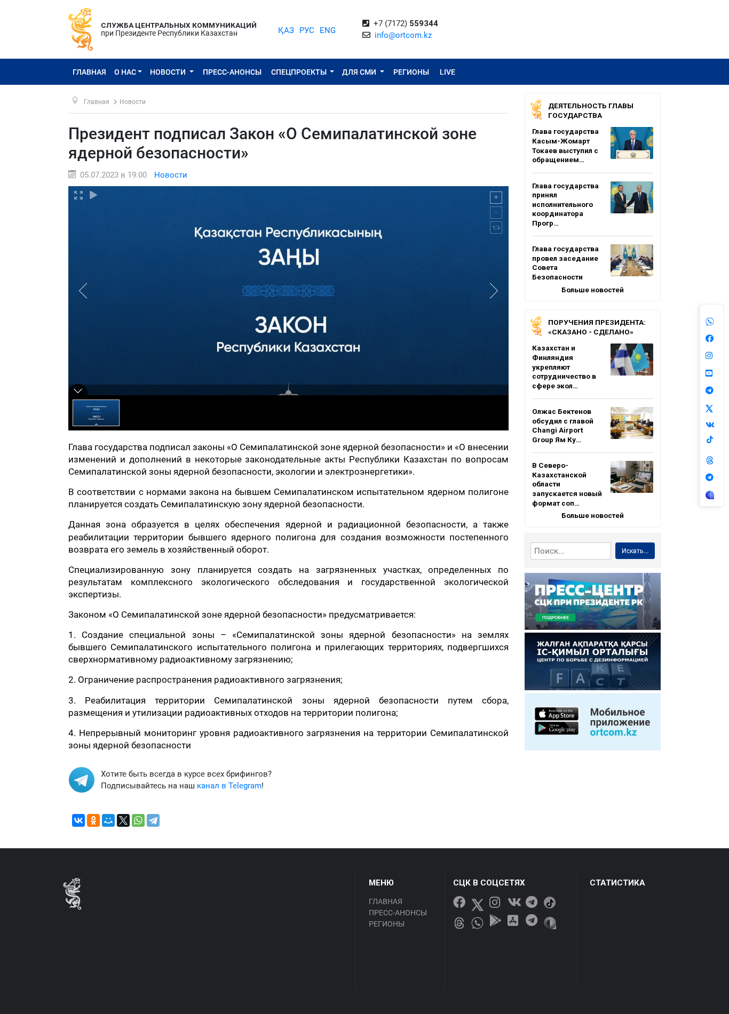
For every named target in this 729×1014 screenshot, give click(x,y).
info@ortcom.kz (403, 35)
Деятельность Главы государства (590, 110)
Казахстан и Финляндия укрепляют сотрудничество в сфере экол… (564, 366)
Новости (168, 72)
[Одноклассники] (93, 820)
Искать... (635, 551)
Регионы (411, 72)
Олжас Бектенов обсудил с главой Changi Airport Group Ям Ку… (562, 425)
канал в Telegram (229, 786)
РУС (306, 30)
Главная (89, 72)
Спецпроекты (299, 72)
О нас (125, 72)
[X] (123, 820)
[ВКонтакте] (78, 820)
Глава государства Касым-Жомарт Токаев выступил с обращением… (565, 145)
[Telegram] (153, 820)
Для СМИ (360, 72)
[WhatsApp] (138, 820)
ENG (328, 30)
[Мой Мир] (108, 820)
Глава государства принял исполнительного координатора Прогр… (565, 204)
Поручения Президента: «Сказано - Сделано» (597, 327)
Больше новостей (592, 289)
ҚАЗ (286, 30)
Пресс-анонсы (232, 72)
